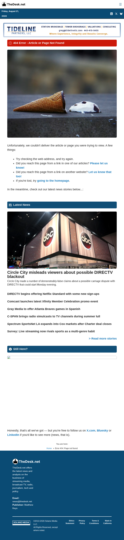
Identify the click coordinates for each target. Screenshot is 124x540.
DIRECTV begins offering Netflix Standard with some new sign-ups (53, 293)
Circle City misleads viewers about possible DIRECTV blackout (60, 274)
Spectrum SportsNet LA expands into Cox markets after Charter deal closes (59, 324)
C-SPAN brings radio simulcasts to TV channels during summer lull (53, 316)
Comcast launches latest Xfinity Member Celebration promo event (52, 301)
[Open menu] (120, 4)
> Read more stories (103, 338)
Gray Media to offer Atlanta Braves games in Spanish (43, 309)
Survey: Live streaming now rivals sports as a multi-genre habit (51, 331)
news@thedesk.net (22, 501)
